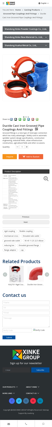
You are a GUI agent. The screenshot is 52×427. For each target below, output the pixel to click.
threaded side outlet (31, 236)
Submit (9, 337)
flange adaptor (10, 250)
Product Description (13, 171)
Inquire (9, 156)
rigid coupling (9, 231)
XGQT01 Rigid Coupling (16, 284)
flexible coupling (25, 231)
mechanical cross (11, 236)
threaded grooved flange (29, 245)
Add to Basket (32, 156)
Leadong (30, 413)
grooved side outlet (12, 240)
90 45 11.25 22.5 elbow (34, 240)
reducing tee (9, 245)
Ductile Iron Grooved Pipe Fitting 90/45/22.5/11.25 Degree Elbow (35, 284)
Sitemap (46, 410)
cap (22, 250)
